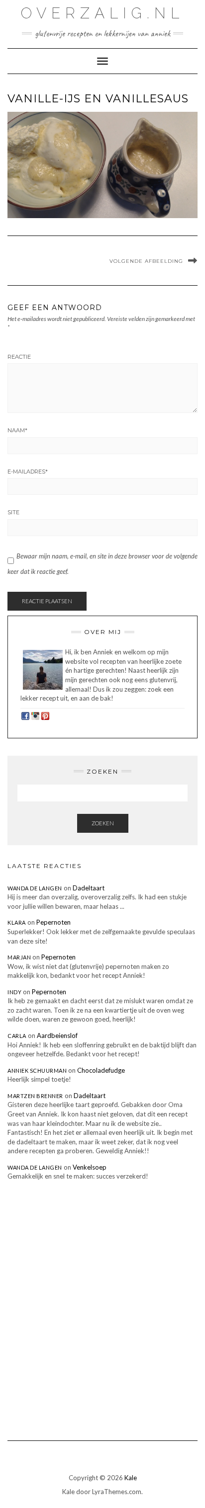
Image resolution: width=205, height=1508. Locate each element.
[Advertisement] (102, 1303)
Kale (130, 1478)
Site (13, 512)
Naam (17, 430)
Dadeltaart (88, 888)
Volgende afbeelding (146, 261)
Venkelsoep (89, 1167)
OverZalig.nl (102, 13)
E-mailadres (27, 471)
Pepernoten (53, 922)
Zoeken (103, 823)
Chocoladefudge (101, 1070)
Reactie (19, 356)
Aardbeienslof (57, 1035)
